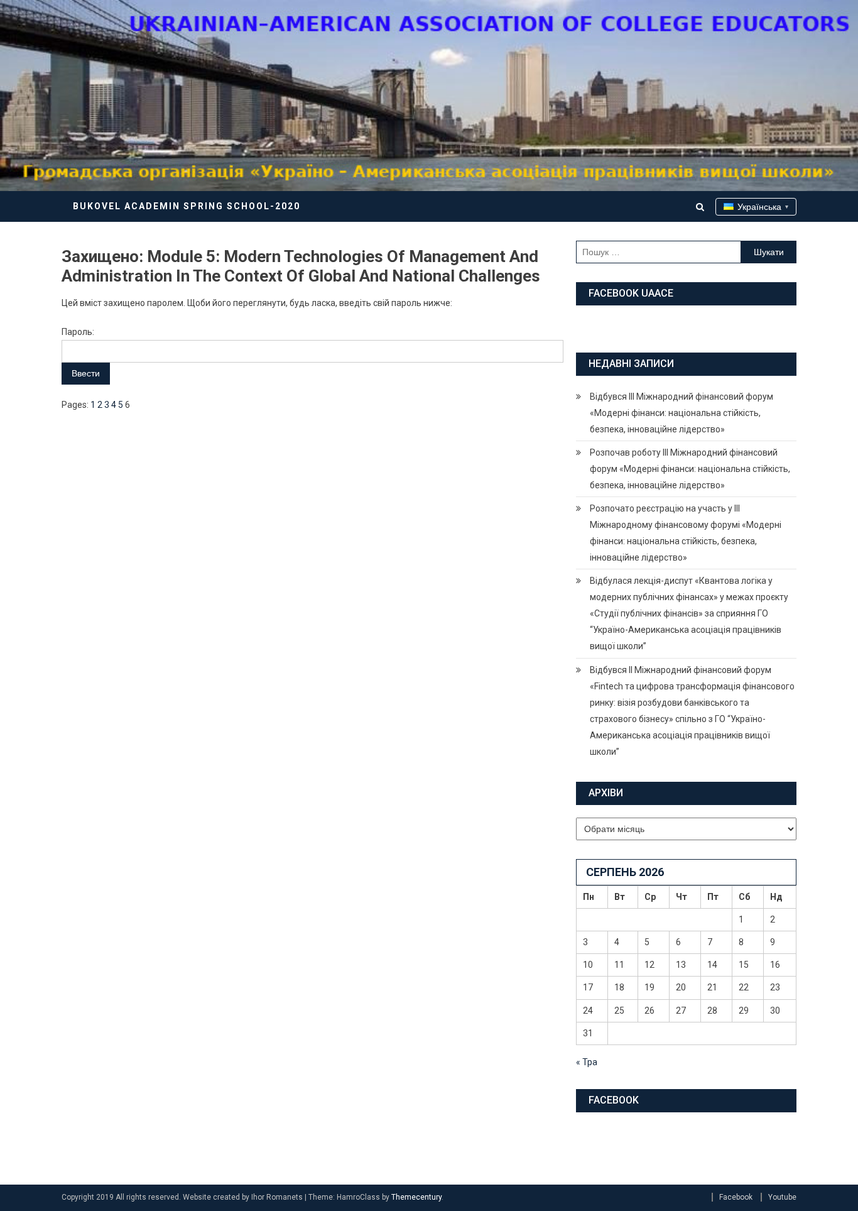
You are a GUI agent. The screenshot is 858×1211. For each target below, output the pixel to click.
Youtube (782, 1197)
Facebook (735, 1197)
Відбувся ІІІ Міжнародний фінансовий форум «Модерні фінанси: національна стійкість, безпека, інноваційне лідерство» (681, 413)
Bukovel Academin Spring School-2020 (186, 206)
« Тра (586, 1062)
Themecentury (416, 1197)
